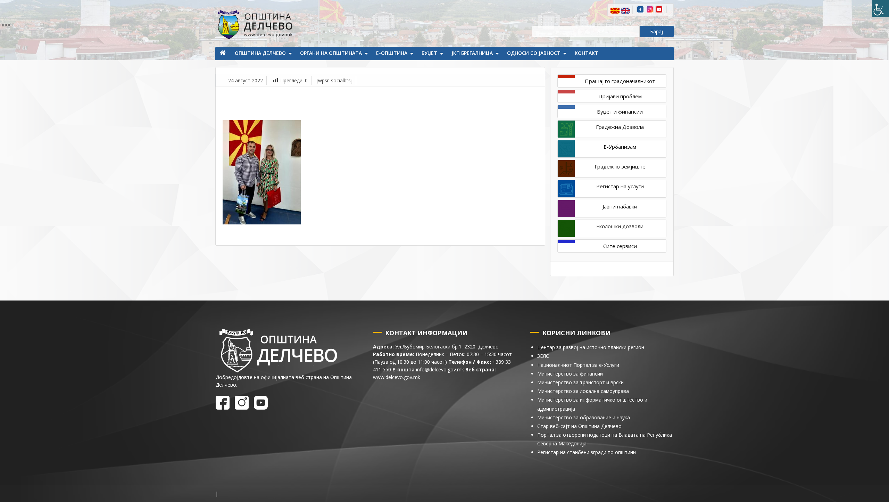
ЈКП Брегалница (472, 53)
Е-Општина (391, 53)
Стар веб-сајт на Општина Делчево (579, 426)
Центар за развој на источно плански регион (590, 347)
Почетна (223, 53)
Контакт (586, 53)
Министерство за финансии (570, 373)
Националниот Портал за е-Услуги (578, 365)
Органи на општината (331, 53)
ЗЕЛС (543, 356)
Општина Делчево (260, 53)
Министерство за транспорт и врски (580, 382)
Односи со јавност (533, 53)
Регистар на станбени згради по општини (586, 452)
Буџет (429, 53)
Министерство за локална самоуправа (583, 391)
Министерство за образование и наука (583, 417)
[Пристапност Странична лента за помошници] (880, 8)
